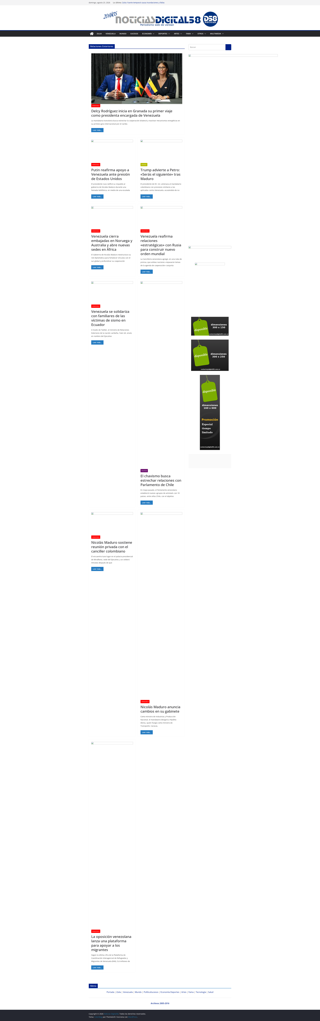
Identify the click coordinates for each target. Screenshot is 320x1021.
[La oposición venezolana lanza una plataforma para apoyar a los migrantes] (112, 836)
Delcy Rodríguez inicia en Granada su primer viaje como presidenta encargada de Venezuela (131, 113)
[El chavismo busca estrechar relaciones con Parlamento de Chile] (161, 375)
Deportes (174, 992)
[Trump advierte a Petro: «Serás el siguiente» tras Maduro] (161, 151)
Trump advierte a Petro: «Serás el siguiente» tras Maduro (160, 174)
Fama (188, 33)
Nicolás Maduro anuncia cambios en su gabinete (160, 709)
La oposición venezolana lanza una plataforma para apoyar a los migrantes (111, 943)
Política (144, 471)
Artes (176, 33)
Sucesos (134, 33)
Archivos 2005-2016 (160, 1003)
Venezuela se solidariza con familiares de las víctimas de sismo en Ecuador (110, 318)
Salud (210, 992)
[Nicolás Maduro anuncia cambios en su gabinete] (161, 606)
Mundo (123, 33)
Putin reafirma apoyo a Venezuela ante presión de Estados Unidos (110, 174)
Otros (200, 33)
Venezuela (111, 33)
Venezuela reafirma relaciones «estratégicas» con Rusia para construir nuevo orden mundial (160, 245)
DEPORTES (162, 33)
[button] (153, 33)
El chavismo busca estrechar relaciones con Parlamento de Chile (160, 480)
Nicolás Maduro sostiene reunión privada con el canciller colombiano (111, 546)
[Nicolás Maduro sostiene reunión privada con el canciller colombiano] (112, 523)
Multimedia (215, 33)
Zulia (99, 33)
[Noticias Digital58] (92, 34)
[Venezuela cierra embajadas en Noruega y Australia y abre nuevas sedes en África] (112, 217)
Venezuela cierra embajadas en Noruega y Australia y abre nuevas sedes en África (111, 243)
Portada (110, 992)
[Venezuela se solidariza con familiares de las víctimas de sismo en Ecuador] (112, 293)
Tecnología (201, 992)
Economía (147, 33)
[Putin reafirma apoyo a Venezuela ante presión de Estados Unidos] (112, 151)
